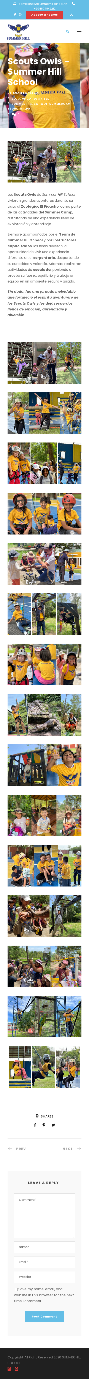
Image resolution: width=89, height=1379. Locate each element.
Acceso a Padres (44, 15)
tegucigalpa (19, 109)
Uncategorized (36, 99)
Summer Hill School (30, 104)
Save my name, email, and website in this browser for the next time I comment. (44, 1295)
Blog (16, 99)
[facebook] (15, 15)
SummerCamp (61, 104)
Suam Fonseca (25, 93)
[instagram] (20, 15)
